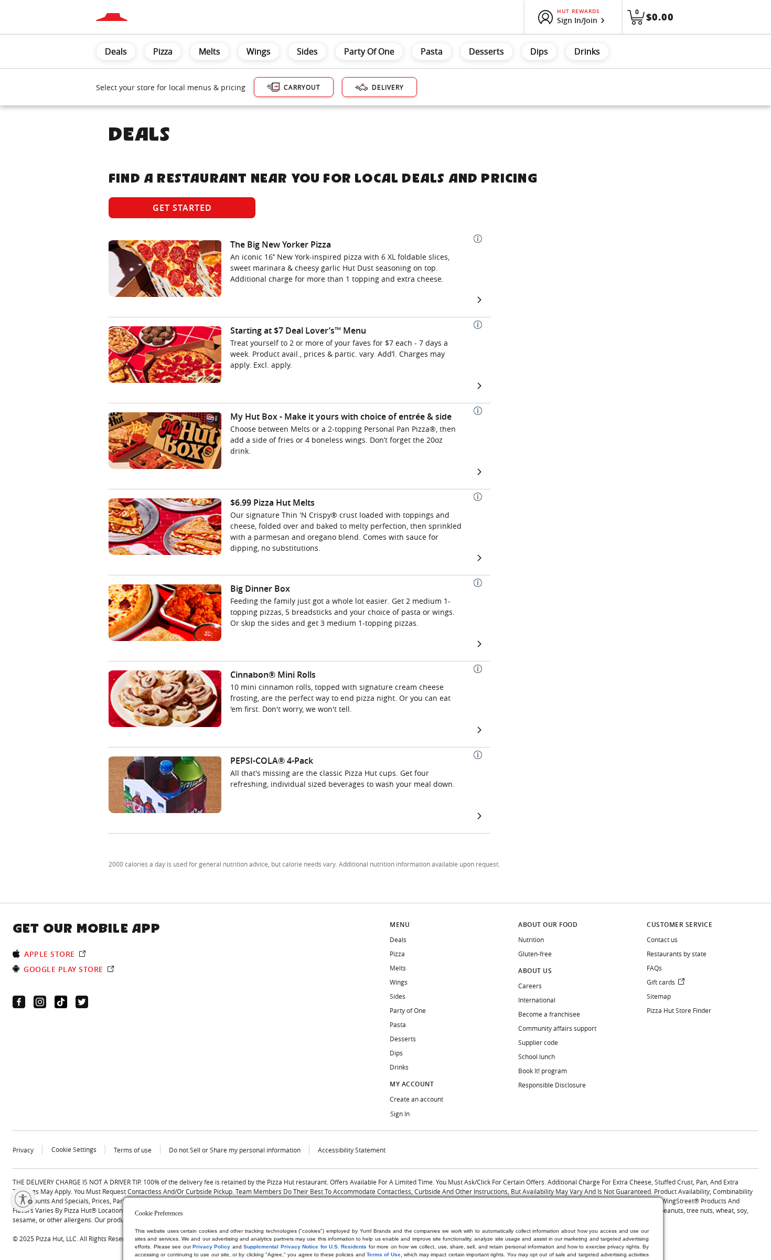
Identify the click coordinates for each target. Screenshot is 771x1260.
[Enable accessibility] (23, 1199)
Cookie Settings (74, 1149)
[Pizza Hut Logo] (111, 17)
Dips (539, 51)
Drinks (587, 51)
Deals (116, 51)
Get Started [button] (182, 207)
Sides (307, 51)
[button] (477, 238)
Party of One (369, 51)
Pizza (163, 51)
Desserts (486, 51)
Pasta (432, 51)
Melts (209, 51)
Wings (259, 51)
